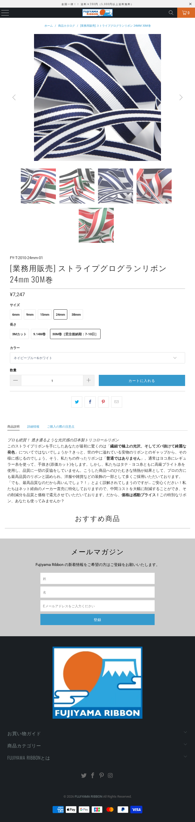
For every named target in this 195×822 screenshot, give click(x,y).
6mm (16, 314)
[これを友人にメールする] (116, 402)
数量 (13, 370)
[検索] (171, 13)
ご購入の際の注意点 (60, 426)
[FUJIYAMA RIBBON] (97, 13)
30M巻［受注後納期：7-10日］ (75, 334)
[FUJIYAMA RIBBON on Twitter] (84, 776)
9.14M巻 (39, 334)
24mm (60, 314)
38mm (76, 314)
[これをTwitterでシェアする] (76, 402)
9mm (30, 314)
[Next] (180, 97)
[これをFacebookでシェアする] (90, 402)
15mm (44, 314)
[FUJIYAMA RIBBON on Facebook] (93, 776)
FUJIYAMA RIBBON (88, 796)
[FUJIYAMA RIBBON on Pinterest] (102, 776)
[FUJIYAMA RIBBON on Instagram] (110, 776)
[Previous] (15, 97)
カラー (15, 348)
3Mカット (19, 334)
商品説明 (13, 426)
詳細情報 (33, 426)
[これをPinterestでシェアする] (103, 402)
